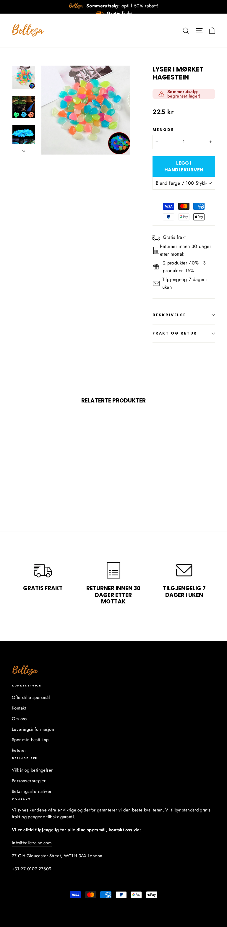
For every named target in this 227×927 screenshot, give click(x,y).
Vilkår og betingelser (32, 770)
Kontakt (19, 708)
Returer (19, 750)
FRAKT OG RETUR (175, 333)
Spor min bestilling (30, 739)
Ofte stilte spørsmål (31, 697)
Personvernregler (29, 780)
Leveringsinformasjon (33, 729)
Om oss (19, 718)
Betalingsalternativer (31, 791)
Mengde (163, 129)
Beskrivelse (169, 314)
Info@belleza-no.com (32, 843)
